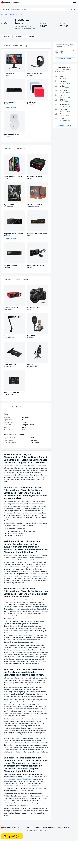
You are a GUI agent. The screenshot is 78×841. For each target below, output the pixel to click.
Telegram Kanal (64, 828)
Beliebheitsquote (62, 67)
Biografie (19, 36)
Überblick (7, 36)
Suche (73, 9)
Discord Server (33, 828)
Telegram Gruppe (48, 828)
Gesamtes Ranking (65, 59)
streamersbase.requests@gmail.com (18, 779)
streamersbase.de (12, 2)
